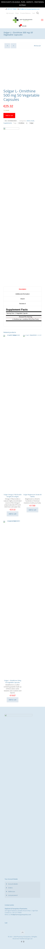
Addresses (11, 891)
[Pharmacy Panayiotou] (22, 20)
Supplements (7, 123)
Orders (10, 888)
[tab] (22, 289)
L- (26, 123)
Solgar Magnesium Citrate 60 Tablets (32, 495)
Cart (33, 13)
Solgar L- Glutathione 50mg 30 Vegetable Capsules (12, 681)
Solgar (31, 123)
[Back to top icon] (22, 932)
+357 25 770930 (12, 9)
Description (22, 289)
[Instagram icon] (23, 942)
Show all (37, 46)
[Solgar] (11, 206)
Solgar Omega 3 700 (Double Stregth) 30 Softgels (13, 495)
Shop (17, 13)
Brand (22, 299)
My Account (10, 13)
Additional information (22, 294)
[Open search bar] (38, 13)
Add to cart (9, 115)
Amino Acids (30, 121)
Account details (13, 884)
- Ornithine (21, 123)
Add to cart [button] (12, 514)
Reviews (22, 303)
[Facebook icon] (21, 942)
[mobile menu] (42, 20)
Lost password (12, 895)
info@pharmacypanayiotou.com (29, 9)
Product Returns (25, 13)
